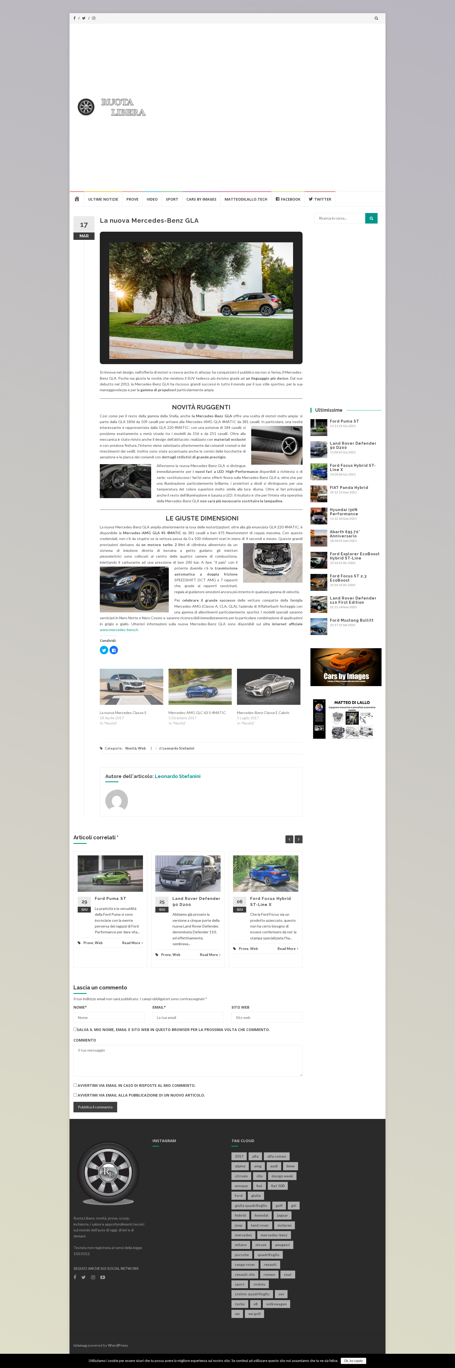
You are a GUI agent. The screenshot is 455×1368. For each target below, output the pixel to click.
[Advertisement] (339, 106)
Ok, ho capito (353, 1361)
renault (270, 1264)
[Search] (371, 218)
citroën (241, 1176)
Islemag (80, 1345)
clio (259, 1176)
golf (279, 1205)
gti (293, 1205)
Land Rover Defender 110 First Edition (353, 600)
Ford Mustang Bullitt (352, 620)
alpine (240, 1166)
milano (241, 1244)
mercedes (243, 1235)
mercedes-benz (274, 1235)
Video (152, 199)
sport (240, 1284)
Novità (130, 748)
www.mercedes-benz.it (119, 629)
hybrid (240, 1215)
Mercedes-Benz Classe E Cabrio (263, 712)
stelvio (259, 1284)
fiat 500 (277, 1185)
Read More (131, 943)
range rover (245, 1264)
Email (159, 1007)
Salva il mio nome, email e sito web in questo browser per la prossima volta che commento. (173, 1029)
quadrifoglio (268, 1254)
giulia (256, 1195)
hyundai (261, 1215)
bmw (290, 1166)
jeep (238, 1225)
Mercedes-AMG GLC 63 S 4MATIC (197, 712)
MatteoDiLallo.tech (246, 199)
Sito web (240, 1007)
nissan (260, 1244)
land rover (260, 1225)
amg (257, 1166)
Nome (80, 1007)
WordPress (118, 1345)
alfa (255, 1156)
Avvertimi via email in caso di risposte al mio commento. (137, 1085)
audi (274, 1166)
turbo (240, 1304)
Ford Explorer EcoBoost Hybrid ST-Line (355, 556)
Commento (84, 1040)
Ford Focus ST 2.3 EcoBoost (348, 578)
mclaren (284, 1225)
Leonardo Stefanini (178, 748)
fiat (259, 1185)
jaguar (282, 1215)
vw (237, 1313)
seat (288, 1274)
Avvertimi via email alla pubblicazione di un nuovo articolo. (141, 1095)
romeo (269, 1274)
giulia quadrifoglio (251, 1205)
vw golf (254, 1313)
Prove (132, 199)
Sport (172, 199)
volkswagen (276, 1304)
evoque (241, 1185)
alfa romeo (276, 1156)
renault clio (245, 1274)
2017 (239, 1156)
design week (282, 1176)
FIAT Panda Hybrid (349, 487)
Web (142, 748)
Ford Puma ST (110, 898)
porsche (242, 1254)
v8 (256, 1304)
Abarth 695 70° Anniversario (345, 534)
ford (239, 1195)
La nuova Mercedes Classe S (123, 712)
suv (281, 1294)
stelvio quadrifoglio (252, 1294)
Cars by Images (201, 199)
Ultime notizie (103, 199)
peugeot (282, 1244)
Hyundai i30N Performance (344, 512)
